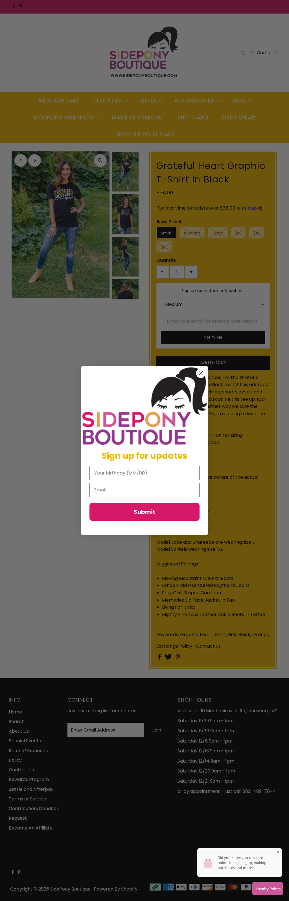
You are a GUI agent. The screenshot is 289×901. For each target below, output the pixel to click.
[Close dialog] (201, 373)
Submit (144, 512)
